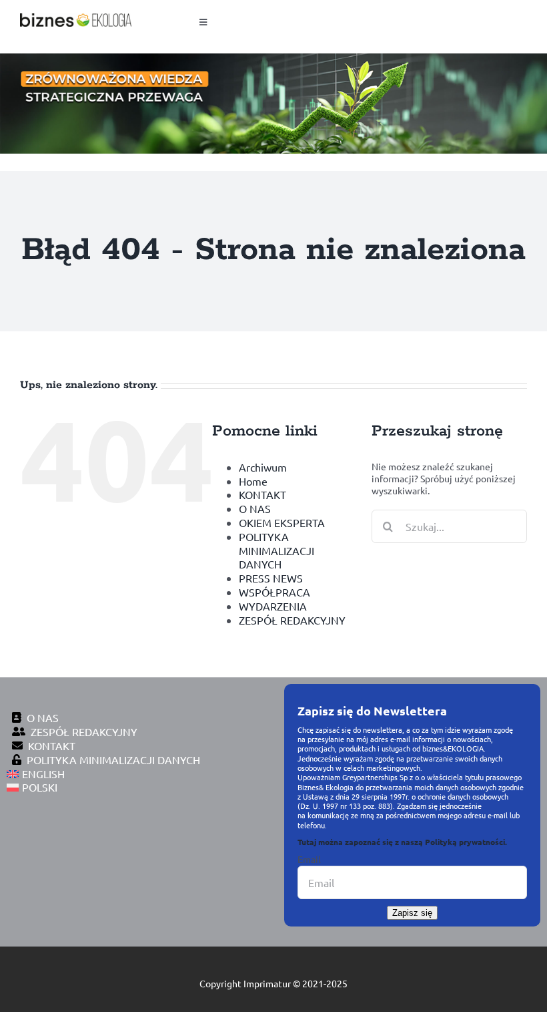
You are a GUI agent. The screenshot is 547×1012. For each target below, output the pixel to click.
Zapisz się (412, 913)
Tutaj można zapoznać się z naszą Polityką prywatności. (402, 841)
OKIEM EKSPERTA (282, 522)
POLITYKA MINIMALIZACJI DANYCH (276, 550)
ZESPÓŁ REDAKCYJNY (292, 620)
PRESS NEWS (271, 577)
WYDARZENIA (273, 606)
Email (309, 859)
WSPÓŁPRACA (274, 592)
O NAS (255, 508)
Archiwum (263, 467)
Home (253, 481)
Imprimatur (267, 983)
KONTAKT (262, 494)
